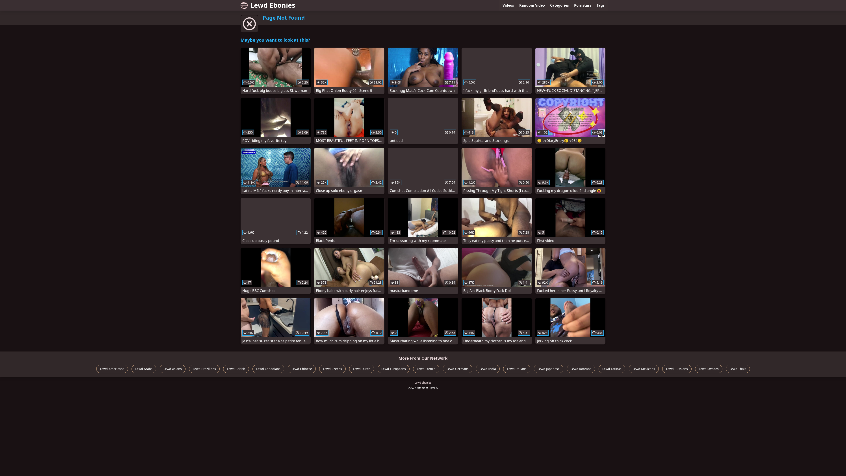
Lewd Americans (112, 369)
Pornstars (582, 5)
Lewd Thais (738, 369)
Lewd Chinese (301, 369)
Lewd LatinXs (612, 369)
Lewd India (488, 369)
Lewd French (426, 369)
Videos (508, 5)
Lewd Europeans (393, 369)
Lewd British (236, 369)
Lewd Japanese (549, 369)
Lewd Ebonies (272, 5)
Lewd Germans (458, 369)
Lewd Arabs (143, 369)
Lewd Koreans (581, 369)
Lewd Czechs (332, 369)
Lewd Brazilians (204, 369)
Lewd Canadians (268, 369)
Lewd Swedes (709, 369)
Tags (601, 5)
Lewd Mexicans (644, 369)
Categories (559, 5)
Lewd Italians (517, 369)
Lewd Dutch (361, 369)
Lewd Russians (677, 369)
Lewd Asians (172, 369)
